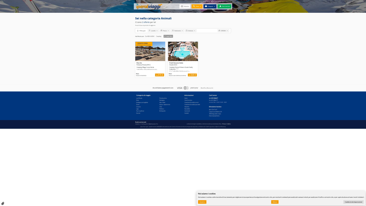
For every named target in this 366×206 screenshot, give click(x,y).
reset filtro (169, 36)
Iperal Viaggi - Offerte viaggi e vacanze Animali (150, 6)
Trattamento (177, 31)
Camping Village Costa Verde (145, 67)
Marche (143, 64)
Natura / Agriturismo (164, 104)
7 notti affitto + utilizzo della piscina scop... (146, 69)
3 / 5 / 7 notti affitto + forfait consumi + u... (179, 71)
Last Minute (139, 98)
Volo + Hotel (162, 102)
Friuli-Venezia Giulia (176, 64)
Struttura (190, 31)
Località (153, 31)
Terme (137, 104)
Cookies (229, 123)
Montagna (162, 100)
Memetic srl (138, 124)
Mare (137, 100)
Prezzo (165, 31)
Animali (138, 113)
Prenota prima (163, 98)
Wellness (161, 109)
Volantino (186, 6)
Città (160, 106)
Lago (137, 109)
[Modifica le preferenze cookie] (2, 203)
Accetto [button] (202, 202)
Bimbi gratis (162, 111)
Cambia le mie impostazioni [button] (353, 202)
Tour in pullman (140, 111)
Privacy (224, 123)
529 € (192, 75)
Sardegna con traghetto (142, 102)
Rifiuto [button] (275, 202)
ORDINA (223, 31)
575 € (159, 75)
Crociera (138, 106)
